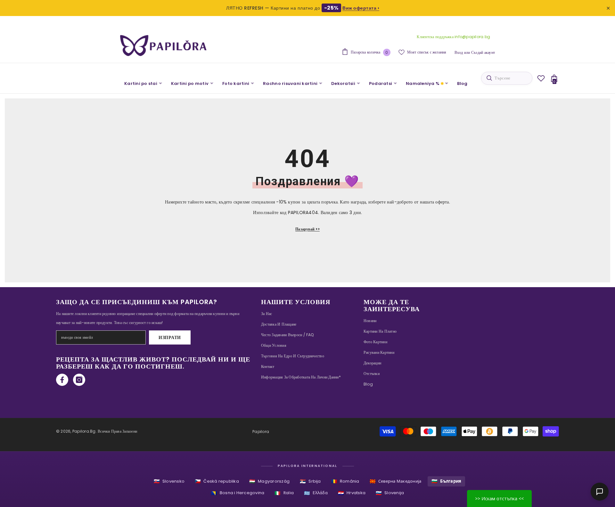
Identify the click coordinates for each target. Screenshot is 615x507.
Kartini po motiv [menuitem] (190, 83)
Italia (284, 493)
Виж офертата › (360, 8)
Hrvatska (351, 493)
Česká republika (217, 481)
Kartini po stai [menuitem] (140, 83)
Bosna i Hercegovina (238, 493)
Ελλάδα (316, 493)
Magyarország (269, 481)
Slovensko (169, 481)
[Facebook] (62, 380)
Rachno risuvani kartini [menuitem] (290, 83)
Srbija (310, 481)
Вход (459, 52)
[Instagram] (79, 380)
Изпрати (170, 337)
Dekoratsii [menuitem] (343, 83)
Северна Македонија (396, 481)
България (446, 481)
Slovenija (390, 493)
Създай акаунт (483, 52)
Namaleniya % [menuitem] (422, 83)
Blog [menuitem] (462, 83)
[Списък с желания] (541, 78)
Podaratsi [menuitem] (380, 83)
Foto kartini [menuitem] (235, 83)
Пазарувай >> (307, 229)
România (345, 481)
